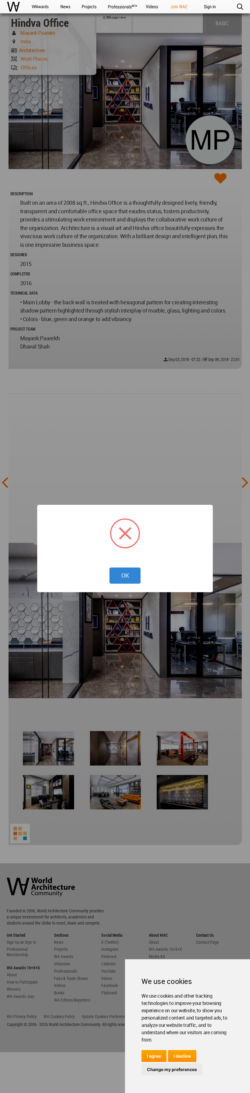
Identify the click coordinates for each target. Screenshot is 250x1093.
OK (125, 575)
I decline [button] (182, 1056)
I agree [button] (154, 1056)
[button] (239, 6)
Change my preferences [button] (172, 1069)
